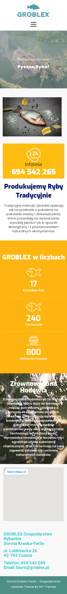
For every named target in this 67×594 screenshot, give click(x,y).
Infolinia (33, 164)
